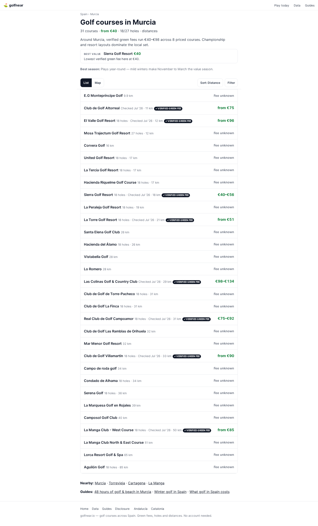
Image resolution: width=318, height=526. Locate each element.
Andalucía (141, 508)
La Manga (156, 483)
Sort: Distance (210, 82)
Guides (310, 5)
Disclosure (122, 508)
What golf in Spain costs (210, 491)
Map (98, 82)
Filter (231, 82)
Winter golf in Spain (170, 491)
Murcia (100, 483)
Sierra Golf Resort (118, 53)
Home (84, 508)
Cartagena (136, 483)
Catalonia (157, 508)
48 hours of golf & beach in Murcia (122, 491)
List (86, 82)
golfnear (13, 5)
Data (297, 5)
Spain (83, 14)
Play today (281, 5)
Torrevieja (117, 483)
